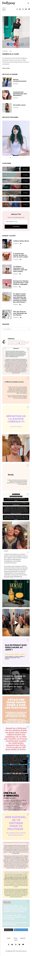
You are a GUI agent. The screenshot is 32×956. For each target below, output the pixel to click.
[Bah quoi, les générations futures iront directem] (16, 855)
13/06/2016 (14, 141)
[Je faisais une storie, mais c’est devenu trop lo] (16, 564)
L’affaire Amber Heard (21, 241)
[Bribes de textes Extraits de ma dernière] (16, 390)
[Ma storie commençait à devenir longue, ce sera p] (16, 361)
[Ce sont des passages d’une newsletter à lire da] (16, 797)
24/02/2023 (16, 243)
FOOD (15, 938)
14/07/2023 (15, 107)
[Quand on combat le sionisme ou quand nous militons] (16, 826)
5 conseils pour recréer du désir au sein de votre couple (20, 255)
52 (24, 44)
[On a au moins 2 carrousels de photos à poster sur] (16, 622)
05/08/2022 (16, 317)
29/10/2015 (15, 97)
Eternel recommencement (19, 80)
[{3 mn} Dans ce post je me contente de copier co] (16, 651)
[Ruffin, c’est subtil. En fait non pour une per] (16, 506)
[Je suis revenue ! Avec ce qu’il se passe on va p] (16, 593)
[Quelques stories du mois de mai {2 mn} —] (16, 884)
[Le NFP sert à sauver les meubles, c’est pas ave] (16, 768)
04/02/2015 (5, 51)
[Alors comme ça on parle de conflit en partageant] (16, 913)
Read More (6, 68)
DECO (16, 940)
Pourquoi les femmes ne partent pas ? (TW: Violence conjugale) (20, 282)
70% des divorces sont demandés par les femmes (20, 313)
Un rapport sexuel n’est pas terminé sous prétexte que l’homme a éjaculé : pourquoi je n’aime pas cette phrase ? (20, 298)
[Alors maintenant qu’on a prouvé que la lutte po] (16, 739)
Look (10, 51)
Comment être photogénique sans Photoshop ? (20, 93)
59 (19, 141)
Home (8, 938)
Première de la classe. (10, 54)
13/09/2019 (15, 83)
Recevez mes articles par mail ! (16, 217)
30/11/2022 (15, 273)
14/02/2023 (15, 259)
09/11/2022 (15, 304)
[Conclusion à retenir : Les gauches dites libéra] (16, 419)
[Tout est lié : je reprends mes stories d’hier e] (16, 680)
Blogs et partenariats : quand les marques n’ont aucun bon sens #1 (16, 136)
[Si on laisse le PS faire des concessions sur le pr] (16, 710)
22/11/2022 (15, 286)
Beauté (23, 938)
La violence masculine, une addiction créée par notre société (20, 269)
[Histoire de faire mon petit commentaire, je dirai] (16, 448)
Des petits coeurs (19, 105)
